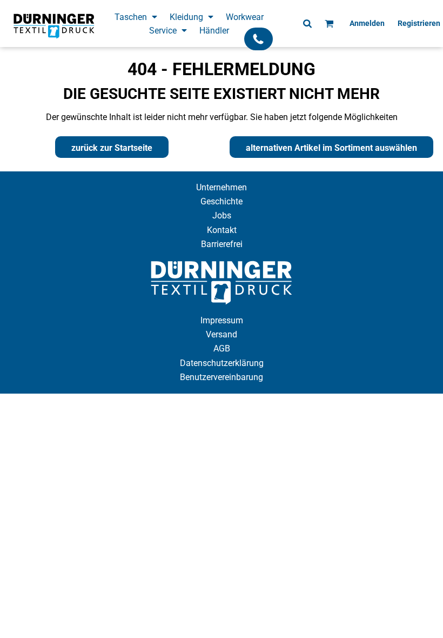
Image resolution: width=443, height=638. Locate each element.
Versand (221, 334)
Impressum (221, 320)
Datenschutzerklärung (222, 363)
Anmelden (367, 23)
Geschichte (221, 201)
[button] (136, 16)
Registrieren (419, 23)
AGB (221, 348)
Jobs (221, 215)
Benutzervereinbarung (221, 377)
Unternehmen (221, 187)
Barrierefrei (222, 244)
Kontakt (222, 230)
